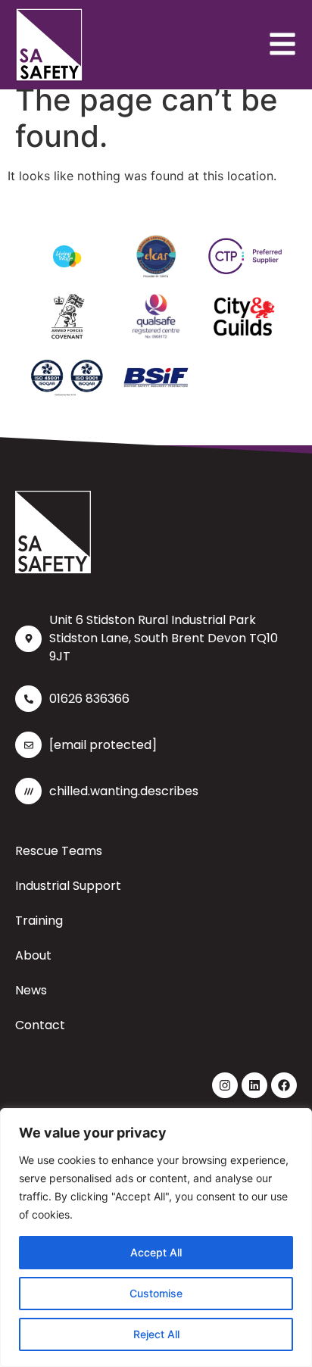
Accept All (156, 1252)
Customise (156, 1293)
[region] (156, 1237)
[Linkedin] (254, 1085)
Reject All (156, 1334)
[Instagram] (225, 1085)
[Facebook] (284, 1085)
